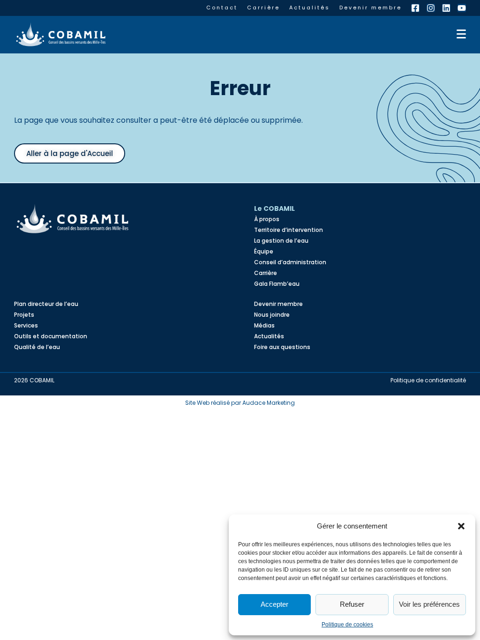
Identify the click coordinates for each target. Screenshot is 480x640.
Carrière (263, 7)
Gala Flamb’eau (277, 284)
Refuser (352, 604)
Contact (222, 7)
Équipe (263, 251)
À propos (266, 219)
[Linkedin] (446, 8)
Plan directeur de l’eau (46, 304)
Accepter (274, 604)
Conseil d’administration (290, 262)
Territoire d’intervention (288, 230)
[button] (461, 526)
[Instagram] (431, 8)
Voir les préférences (429, 604)
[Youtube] (462, 8)
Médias (264, 325)
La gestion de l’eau (281, 241)
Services (26, 325)
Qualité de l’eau (37, 347)
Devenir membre (370, 7)
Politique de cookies (347, 624)
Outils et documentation (50, 336)
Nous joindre (272, 315)
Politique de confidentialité (428, 380)
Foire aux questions (282, 347)
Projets (24, 315)
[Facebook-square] (415, 8)
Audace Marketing (268, 403)
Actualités (309, 7)
